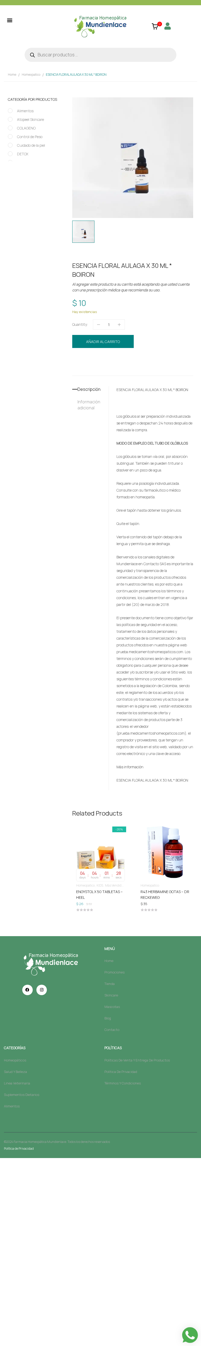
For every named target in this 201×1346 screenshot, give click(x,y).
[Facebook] (27, 990)
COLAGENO (26, 128)
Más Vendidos (115, 885)
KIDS (100, 885)
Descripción (88, 389)
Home (12, 74)
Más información (129, 766)
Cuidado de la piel (31, 145)
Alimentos (25, 110)
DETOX (22, 153)
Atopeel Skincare (30, 119)
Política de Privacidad (19, 1148)
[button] (9, 20)
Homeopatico (31, 74)
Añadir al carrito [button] (100, 893)
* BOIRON (180, 389)
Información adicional (88, 405)
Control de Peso (29, 136)
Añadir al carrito (103, 341)
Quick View (100, 837)
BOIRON (102, 369)
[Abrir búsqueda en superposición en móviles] (100, 54)
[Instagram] (41, 990)
